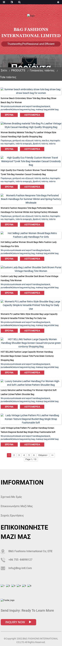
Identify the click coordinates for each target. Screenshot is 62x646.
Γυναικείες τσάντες (42, 70)
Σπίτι (4, 70)
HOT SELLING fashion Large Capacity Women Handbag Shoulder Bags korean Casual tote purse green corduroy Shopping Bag (27, 356)
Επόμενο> (43, 455)
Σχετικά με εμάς (11, 497)
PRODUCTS (18, 70)
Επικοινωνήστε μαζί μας (17, 506)
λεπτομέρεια (32, 115)
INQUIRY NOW (15, 622)
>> (52, 455)
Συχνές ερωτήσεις (12, 515)
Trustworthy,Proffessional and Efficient (30, 44)
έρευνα (9, 115)
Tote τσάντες (8, 77)
